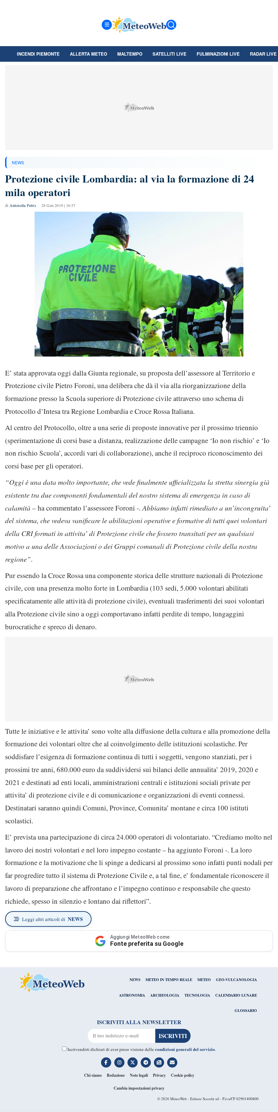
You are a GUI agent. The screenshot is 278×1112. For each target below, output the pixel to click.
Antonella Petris (22, 205)
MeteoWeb (178, 1098)
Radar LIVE (263, 54)
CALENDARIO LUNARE (236, 995)
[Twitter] (132, 1062)
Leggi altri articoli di (52, 919)
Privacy (159, 1075)
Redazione (116, 1075)
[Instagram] (119, 1062)
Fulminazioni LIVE (218, 54)
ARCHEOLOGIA (164, 995)
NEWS (18, 162)
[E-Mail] (172, 1062)
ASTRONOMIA (132, 995)
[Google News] (159, 1062)
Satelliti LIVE (169, 54)
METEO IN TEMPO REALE (168, 979)
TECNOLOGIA (197, 995)
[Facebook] (106, 1062)
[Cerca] (171, 25)
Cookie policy (182, 1075)
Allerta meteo (88, 54)
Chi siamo (93, 1075)
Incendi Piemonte (38, 54)
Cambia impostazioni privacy (139, 1088)
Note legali (139, 1075)
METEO (204, 979)
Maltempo (129, 54)
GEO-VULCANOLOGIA (236, 979)
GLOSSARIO (246, 1010)
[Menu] (107, 25)
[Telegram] (146, 1062)
